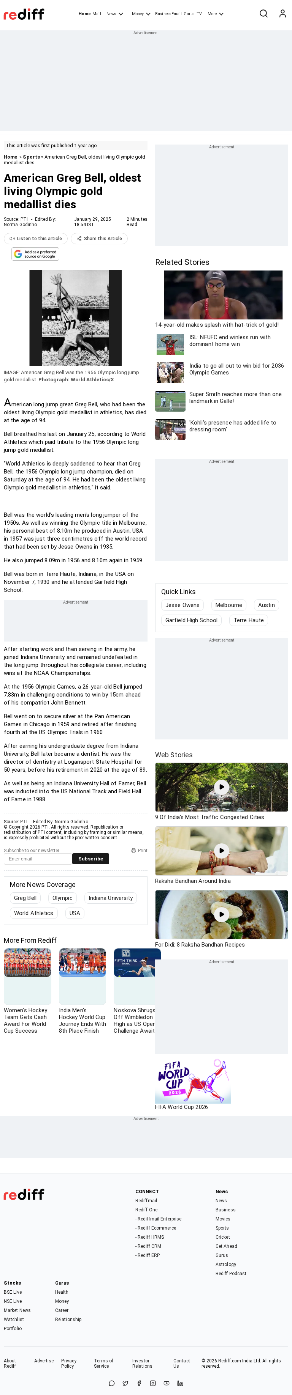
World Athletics (34, 913)
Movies (223, 1219)
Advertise (44, 1361)
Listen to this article (39, 238)
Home (84, 13)
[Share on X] (125, 1383)
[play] (221, 787)
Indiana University (111, 898)
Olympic (62, 898)
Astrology (226, 1264)
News (111, 13)
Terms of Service (103, 1363)
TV (199, 13)
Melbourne (229, 605)
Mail (96, 13)
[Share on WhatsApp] (112, 1383)
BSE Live (13, 1292)
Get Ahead (226, 1246)
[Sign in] (282, 14)
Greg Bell (25, 898)
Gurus (189, 13)
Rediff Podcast (231, 1273)
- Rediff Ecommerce (155, 1228)
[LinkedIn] (180, 1383)
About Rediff (10, 1363)
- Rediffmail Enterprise (158, 1219)
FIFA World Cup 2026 (181, 1107)
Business (226, 1210)
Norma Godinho (20, 224)
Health (62, 1292)
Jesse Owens (182, 605)
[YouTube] (166, 1383)
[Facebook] (139, 1383)
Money (138, 13)
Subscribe (90, 859)
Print (143, 850)
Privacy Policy (68, 1363)
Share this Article (103, 238)
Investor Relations (142, 1363)
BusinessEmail (168, 13)
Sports (31, 157)
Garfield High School (191, 620)
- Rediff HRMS (149, 1237)
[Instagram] (153, 1383)
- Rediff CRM (148, 1246)
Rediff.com (229, 1361)
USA (75, 913)
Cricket (223, 1237)
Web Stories (174, 755)
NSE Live (13, 1301)
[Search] (263, 14)
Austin (266, 605)
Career (62, 1310)
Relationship (68, 1319)
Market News (17, 1310)
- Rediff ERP (147, 1255)
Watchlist (14, 1319)
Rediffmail (146, 1200)
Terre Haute (248, 620)
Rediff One (146, 1210)
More (212, 13)
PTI (24, 219)
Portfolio (13, 1328)
